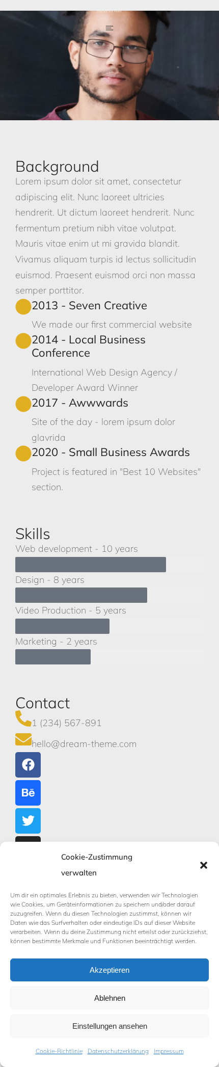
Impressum (169, 1051)
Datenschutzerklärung (118, 1051)
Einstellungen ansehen (109, 1026)
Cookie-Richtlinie (59, 1051)
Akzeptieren (109, 970)
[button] (204, 865)
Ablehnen (109, 998)
